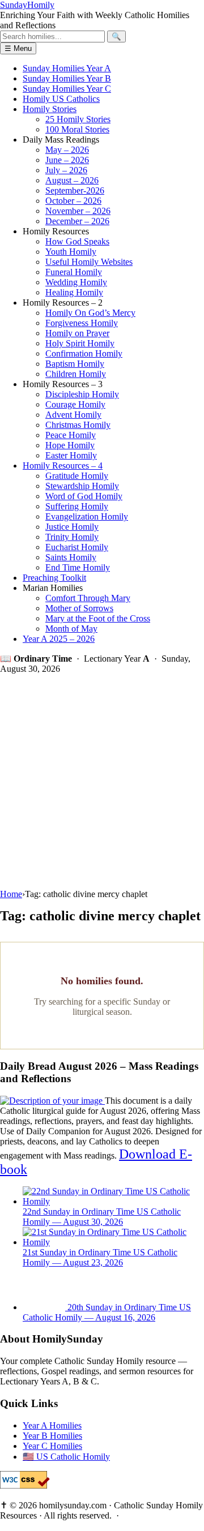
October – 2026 (73, 200)
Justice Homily (72, 526)
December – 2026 (77, 221)
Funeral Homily (73, 272)
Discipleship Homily (82, 394)
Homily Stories (49, 109)
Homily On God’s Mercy (90, 313)
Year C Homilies (52, 1446)
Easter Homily (71, 455)
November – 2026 (77, 211)
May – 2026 (67, 150)
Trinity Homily (72, 537)
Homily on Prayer (77, 333)
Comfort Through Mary (87, 598)
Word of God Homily (83, 496)
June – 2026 (67, 160)
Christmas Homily (77, 425)
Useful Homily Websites (89, 262)
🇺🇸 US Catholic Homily (66, 1456)
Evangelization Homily (86, 516)
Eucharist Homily (76, 547)
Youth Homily (70, 251)
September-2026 (74, 190)
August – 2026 (72, 180)
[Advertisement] (102, 782)
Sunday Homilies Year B (67, 78)
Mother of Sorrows (79, 608)
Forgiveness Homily (81, 323)
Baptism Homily (74, 363)
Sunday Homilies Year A (67, 68)
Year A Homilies (52, 1425)
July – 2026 (66, 170)
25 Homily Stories (77, 119)
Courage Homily (75, 404)
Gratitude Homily (76, 476)
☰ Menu (18, 48)
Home (11, 894)
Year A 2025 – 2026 (59, 639)
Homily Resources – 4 (63, 465)
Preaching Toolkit (54, 577)
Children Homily (75, 374)
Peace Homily (70, 435)
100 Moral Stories (77, 129)
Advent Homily (73, 414)
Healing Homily (74, 292)
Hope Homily (70, 445)
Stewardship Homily (82, 486)
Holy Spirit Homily (79, 343)
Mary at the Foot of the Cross (97, 618)
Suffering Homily (76, 506)
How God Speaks (77, 241)
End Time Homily (77, 567)
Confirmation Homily (83, 353)
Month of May (71, 628)
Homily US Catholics (61, 99)
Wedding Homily (76, 282)
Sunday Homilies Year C (67, 88)
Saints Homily (70, 557)
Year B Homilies (52, 1435)
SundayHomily (27, 5)
